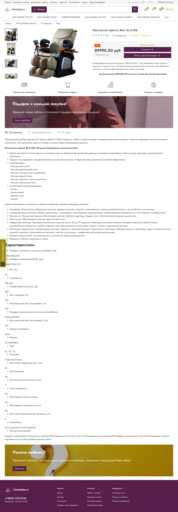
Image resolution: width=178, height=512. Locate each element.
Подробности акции (95, 505)
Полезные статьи (118, 493)
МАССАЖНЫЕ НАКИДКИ (148, 17)
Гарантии (63, 2)
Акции (84, 2)
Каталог (8, 2)
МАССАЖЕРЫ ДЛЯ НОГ (95, 17)
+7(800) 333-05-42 (165, 2)
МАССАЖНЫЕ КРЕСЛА (22, 17)
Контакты (53, 2)
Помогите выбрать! (97, 2)
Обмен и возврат (93, 493)
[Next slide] (11, 76)
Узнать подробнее (22, 120)
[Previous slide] (23, 54)
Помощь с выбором (120, 497)
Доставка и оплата (21, 2)
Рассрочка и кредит (39, 2)
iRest (58, 23)
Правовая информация (121, 501)
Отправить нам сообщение (67, 505)
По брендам (46, 23)
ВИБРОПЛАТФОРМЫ (71, 17)
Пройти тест (19, 468)
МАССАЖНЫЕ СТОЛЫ (47, 17)
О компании (74, 2)
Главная (8, 23)
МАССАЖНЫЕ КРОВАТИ (121, 17)
